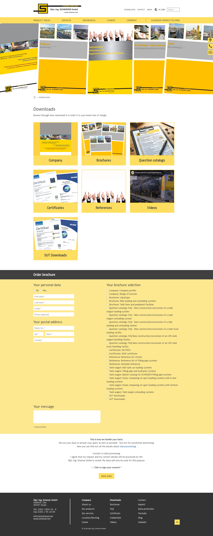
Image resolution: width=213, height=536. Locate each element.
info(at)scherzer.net (43, 516)
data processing (128, 446)
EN (163, 9)
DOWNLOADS (129, 9)
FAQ (112, 509)
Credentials (115, 518)
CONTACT (141, 9)
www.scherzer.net (42, 519)
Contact (142, 500)
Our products (88, 509)
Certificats (115, 513)
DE (159, 9)
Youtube (142, 513)
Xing (140, 518)
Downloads (115, 500)
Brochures (115, 504)
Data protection (146, 509)
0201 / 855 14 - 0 (47, 509)
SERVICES (66, 20)
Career (85, 522)
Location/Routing (90, 518)
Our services (87, 513)
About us (86, 504)
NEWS (149, 9)
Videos (113, 522)
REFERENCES (89, 20)
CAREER (111, 20)
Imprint (141, 504)
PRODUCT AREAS (41, 20)
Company (86, 500)
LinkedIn (142, 522)
